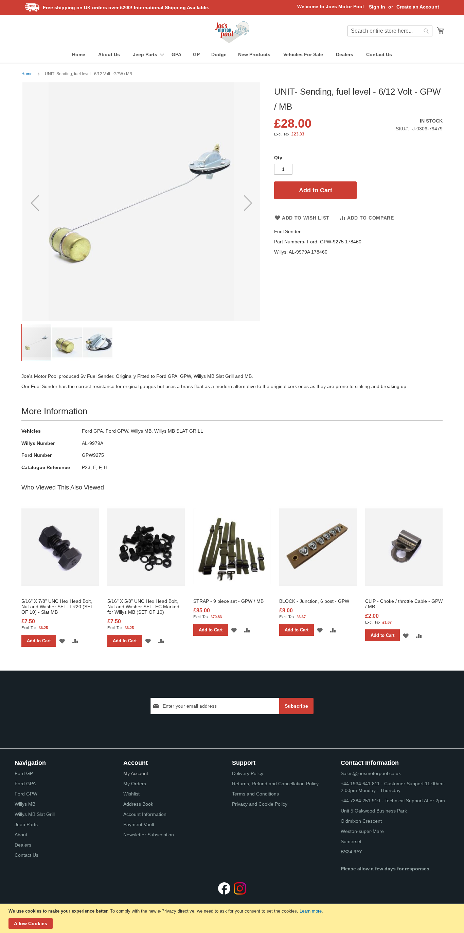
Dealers (23, 845)
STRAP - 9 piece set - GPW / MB (228, 601)
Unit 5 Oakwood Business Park (374, 811)
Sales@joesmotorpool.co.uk (371, 773)
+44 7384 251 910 (360, 800)
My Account (135, 773)
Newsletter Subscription (148, 834)
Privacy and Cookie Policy (259, 804)
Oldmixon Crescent (361, 821)
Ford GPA (25, 783)
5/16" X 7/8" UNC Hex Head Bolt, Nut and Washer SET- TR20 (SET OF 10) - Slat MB (57, 606)
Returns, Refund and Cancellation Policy (275, 783)
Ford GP (24, 773)
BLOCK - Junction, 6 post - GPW (314, 601)
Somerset (351, 841)
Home (27, 73)
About (21, 834)
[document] (232, 918)
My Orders (134, 783)
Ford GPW (26, 794)
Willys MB (25, 804)
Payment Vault (138, 824)
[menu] (232, 55)
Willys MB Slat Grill (35, 814)
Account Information (144, 814)
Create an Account (417, 7)
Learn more (311, 911)
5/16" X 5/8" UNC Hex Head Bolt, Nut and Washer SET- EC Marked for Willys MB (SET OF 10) (143, 606)
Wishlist (131, 794)
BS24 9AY (351, 851)
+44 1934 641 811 (361, 783)
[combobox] (389, 31)
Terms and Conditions (255, 794)
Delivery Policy (247, 773)
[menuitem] (78, 55)
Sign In (377, 7)
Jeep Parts (26, 824)
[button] (35, 202)
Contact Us (26, 855)
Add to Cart (39, 640)
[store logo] (232, 32)
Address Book (138, 804)
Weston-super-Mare (362, 831)
